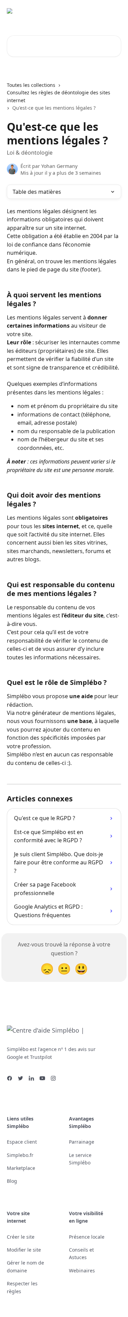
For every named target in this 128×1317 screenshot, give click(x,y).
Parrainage (81, 1142)
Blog (12, 1181)
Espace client (22, 1142)
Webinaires (82, 1270)
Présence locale (86, 1237)
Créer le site (20, 1237)
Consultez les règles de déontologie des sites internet (58, 96)
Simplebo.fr (20, 1155)
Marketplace (21, 1168)
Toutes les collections (31, 85)
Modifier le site (24, 1250)
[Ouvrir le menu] (115, 14)
